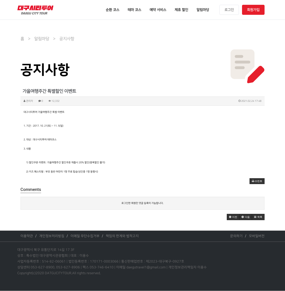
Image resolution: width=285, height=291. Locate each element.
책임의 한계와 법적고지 (122, 236)
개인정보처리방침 (51, 236)
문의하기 (236, 236)
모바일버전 (257, 236)
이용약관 (26, 236)
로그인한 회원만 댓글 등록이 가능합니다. (142, 203)
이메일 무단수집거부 (85, 236)
